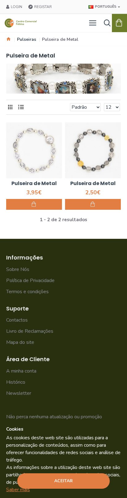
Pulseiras (26, 39)
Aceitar (63, 481)
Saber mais (18, 489)
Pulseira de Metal (34, 183)
